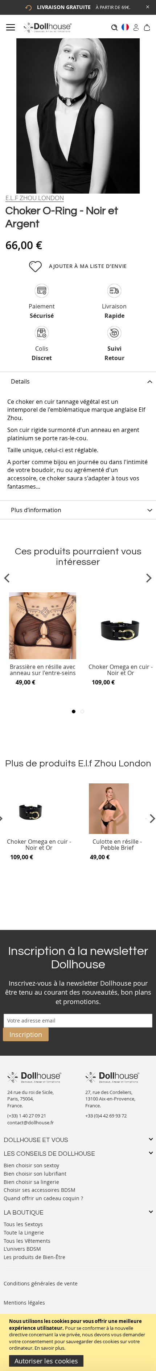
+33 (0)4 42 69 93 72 (106, 1115)
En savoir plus (49, 1348)
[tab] (78, 381)
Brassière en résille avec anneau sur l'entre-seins (43, 670)
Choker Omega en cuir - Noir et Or (121, 670)
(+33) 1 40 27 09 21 (26, 1115)
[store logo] (47, 27)
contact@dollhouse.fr (30, 1122)
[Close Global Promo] (147, 6)
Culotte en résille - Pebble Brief (117, 845)
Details (20, 381)
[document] (79, 1342)
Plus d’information (36, 510)
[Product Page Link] (42, 657)
